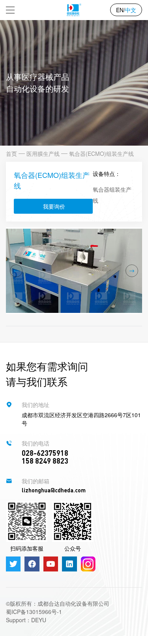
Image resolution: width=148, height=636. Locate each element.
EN (120, 10)
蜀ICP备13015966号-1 (34, 612)
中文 (130, 10)
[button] (16, 270)
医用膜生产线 (43, 153)
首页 (11, 153)
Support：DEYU (26, 620)
